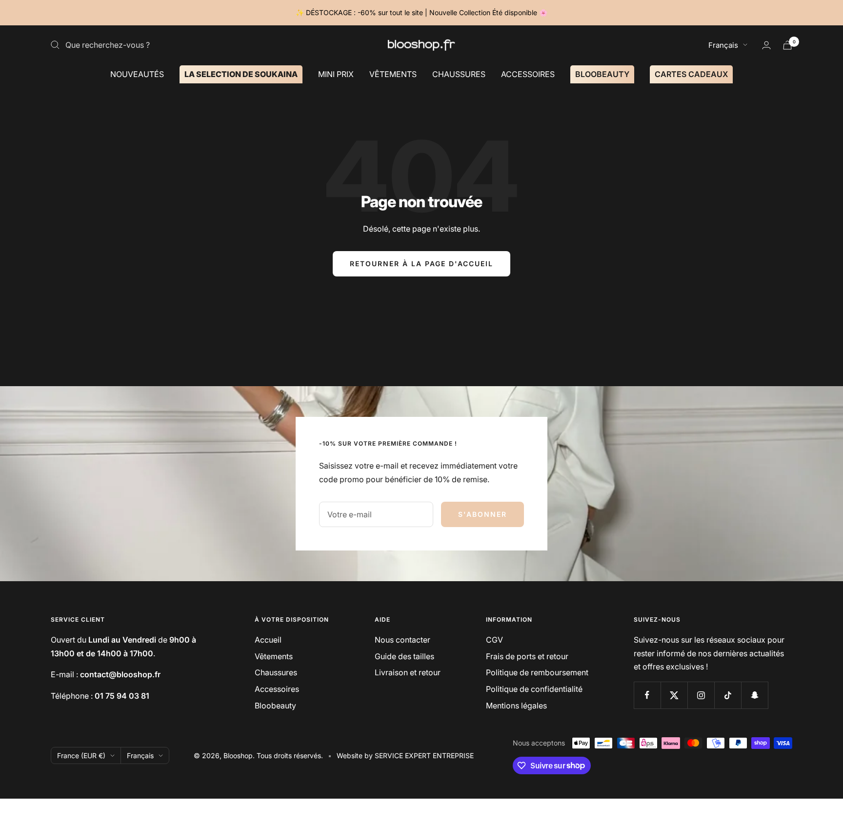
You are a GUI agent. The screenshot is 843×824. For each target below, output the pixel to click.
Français (723, 45)
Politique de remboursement (537, 672)
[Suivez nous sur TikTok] (727, 695)
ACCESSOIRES (528, 73)
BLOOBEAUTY (602, 73)
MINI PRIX (336, 73)
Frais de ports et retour (527, 656)
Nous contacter (402, 640)
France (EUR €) (81, 755)
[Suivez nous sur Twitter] (674, 695)
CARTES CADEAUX (691, 73)
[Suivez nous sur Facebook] (647, 695)
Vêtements (274, 656)
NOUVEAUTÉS (137, 73)
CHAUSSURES (458, 73)
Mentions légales (516, 705)
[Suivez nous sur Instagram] (700, 695)
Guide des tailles (404, 656)
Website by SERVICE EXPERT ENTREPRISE (405, 755)
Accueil (268, 640)
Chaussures (276, 672)
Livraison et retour (408, 672)
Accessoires (277, 689)
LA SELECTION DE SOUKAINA (241, 73)
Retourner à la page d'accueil (421, 263)
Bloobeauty (275, 705)
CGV (494, 640)
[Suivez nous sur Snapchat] (754, 695)
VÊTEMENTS (393, 73)
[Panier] (787, 45)
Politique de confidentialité (534, 689)
